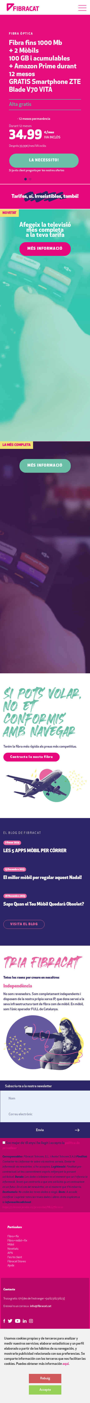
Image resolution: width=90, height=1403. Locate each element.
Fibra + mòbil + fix (17, 1240)
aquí (66, 1364)
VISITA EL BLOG (24, 924)
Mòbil (11, 1244)
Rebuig (45, 1378)
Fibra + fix (13, 1236)
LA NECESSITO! (44, 160)
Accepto (45, 1390)
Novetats (13, 1249)
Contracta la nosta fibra (31, 757)
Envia (40, 1130)
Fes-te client (15, 1257)
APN (10, 1253)
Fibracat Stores (17, 1261)
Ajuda (11, 1265)
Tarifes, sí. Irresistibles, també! (45, 196)
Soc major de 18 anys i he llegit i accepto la (41, 1145)
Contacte (9, 1289)
